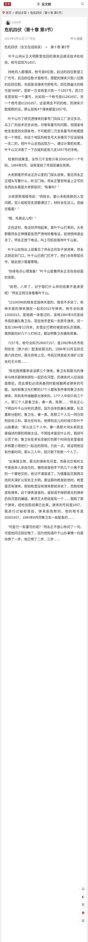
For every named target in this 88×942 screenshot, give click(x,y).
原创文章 (21, 12)
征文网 (46, 4)
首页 (8, 12)
